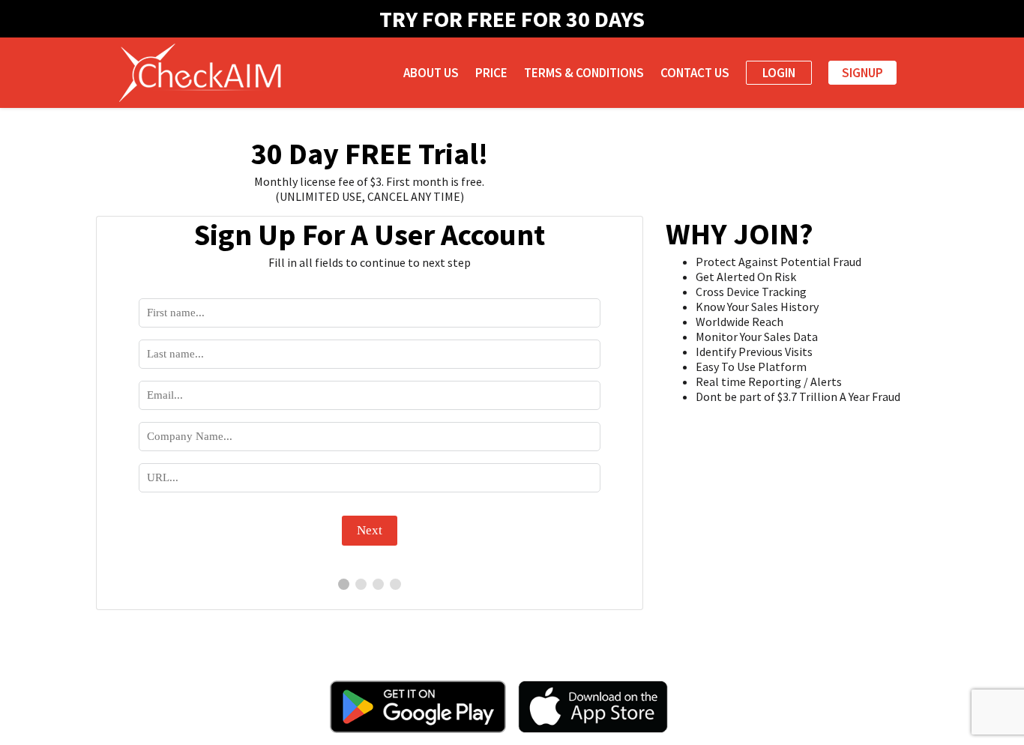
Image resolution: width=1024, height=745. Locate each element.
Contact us (694, 72)
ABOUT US (431, 72)
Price (491, 72)
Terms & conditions (584, 72)
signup (862, 72)
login (778, 72)
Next (369, 530)
